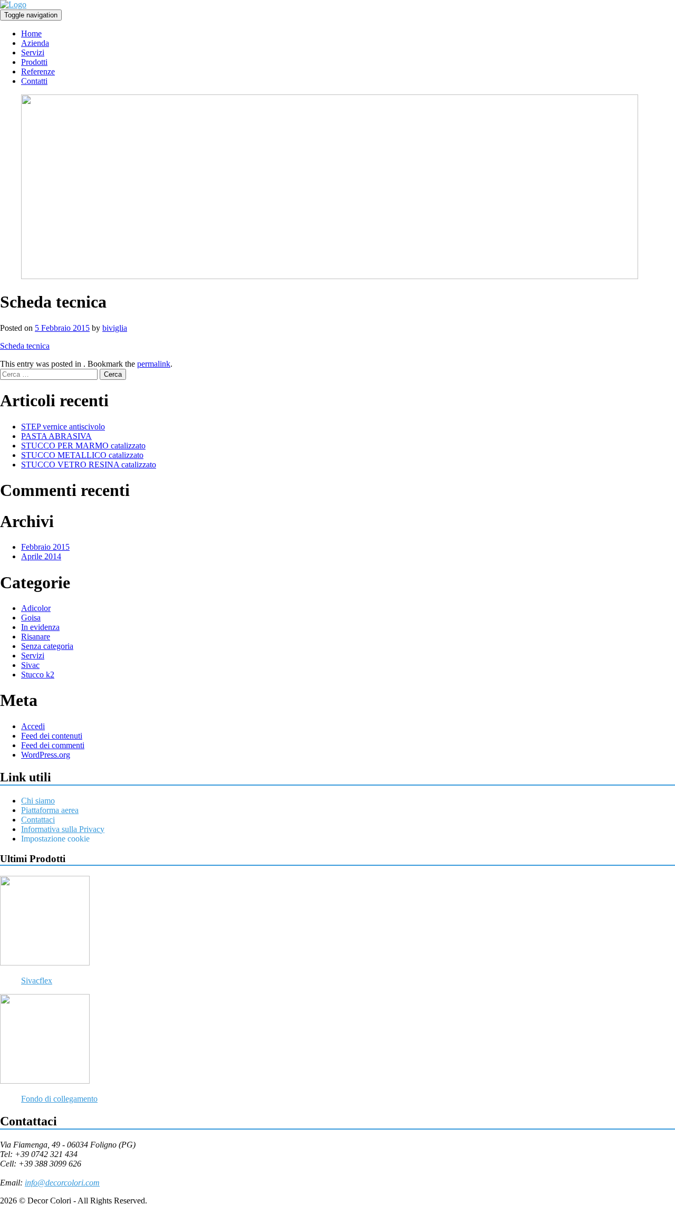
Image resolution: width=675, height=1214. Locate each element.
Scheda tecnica (25, 345)
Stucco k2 (37, 674)
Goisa (31, 617)
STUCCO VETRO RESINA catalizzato (88, 464)
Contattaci (38, 819)
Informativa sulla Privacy (62, 829)
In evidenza (40, 627)
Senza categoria (47, 646)
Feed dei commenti (52, 745)
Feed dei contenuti (51, 735)
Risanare (35, 636)
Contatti (34, 81)
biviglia (114, 327)
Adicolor (36, 608)
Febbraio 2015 (45, 546)
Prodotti (34, 62)
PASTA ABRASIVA (56, 436)
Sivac (30, 665)
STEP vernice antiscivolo (63, 426)
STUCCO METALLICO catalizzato (82, 455)
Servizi (32, 52)
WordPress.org (45, 754)
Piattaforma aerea (50, 810)
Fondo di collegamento (59, 1098)
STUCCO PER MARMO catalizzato (83, 445)
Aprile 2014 (41, 556)
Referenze (38, 71)
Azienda (35, 43)
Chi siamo (38, 800)
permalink (153, 363)
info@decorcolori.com (62, 1182)
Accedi (33, 726)
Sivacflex (36, 980)
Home (31, 33)
